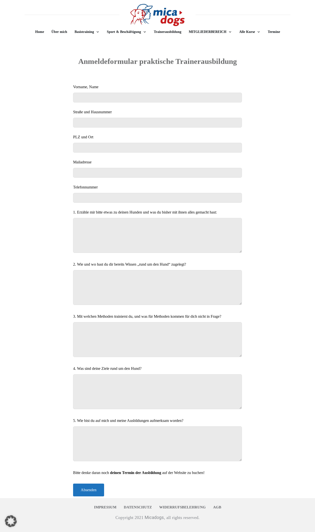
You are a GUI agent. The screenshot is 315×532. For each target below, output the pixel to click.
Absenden (88, 490)
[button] (11, 521)
